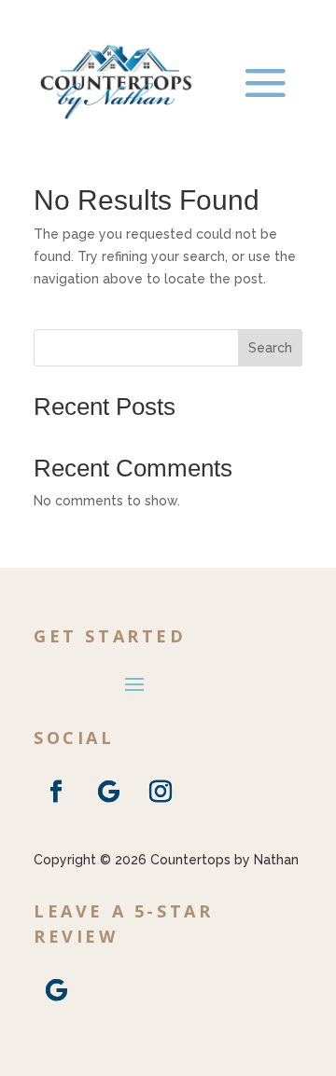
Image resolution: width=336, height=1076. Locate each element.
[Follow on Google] (108, 791)
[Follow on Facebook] (56, 791)
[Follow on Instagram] (160, 791)
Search (270, 347)
